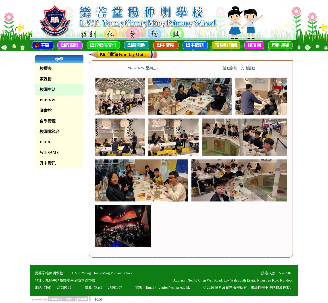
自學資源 (48, 121)
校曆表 (46, 68)
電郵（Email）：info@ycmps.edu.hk (162, 287)
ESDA (45, 142)
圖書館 (46, 110)
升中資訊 (48, 163)
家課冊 (46, 79)
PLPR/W (47, 100)
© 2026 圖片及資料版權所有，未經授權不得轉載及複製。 (248, 287)
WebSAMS (49, 152)
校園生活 (48, 89)
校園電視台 (50, 131)
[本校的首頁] (42, 44)
